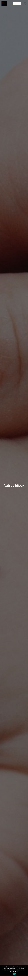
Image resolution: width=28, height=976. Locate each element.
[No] (26, 970)
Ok (14, 973)
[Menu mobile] (25, 3)
